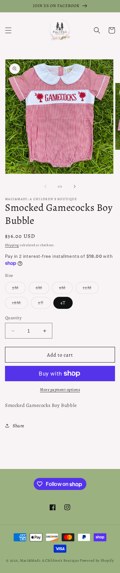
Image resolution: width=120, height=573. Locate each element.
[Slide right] (74, 186)
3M (19, 289)
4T (63, 303)
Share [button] (18, 426)
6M (42, 289)
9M (66, 289)
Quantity (13, 318)
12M (91, 289)
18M (20, 304)
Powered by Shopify (97, 560)
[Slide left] (45, 186)
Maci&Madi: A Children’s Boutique (50, 560)
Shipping (12, 245)
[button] (8, 30)
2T (44, 304)
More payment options (60, 389)
